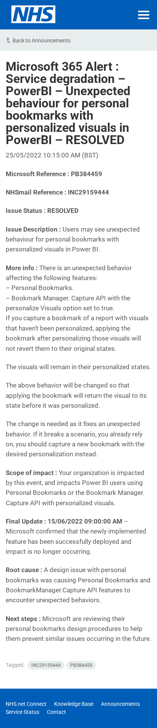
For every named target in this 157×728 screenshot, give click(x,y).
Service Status (22, 712)
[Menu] (143, 15)
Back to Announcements (41, 40)
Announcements (120, 704)
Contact (56, 712)
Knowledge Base (73, 704)
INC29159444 (46, 665)
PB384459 (81, 665)
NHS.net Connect (26, 704)
